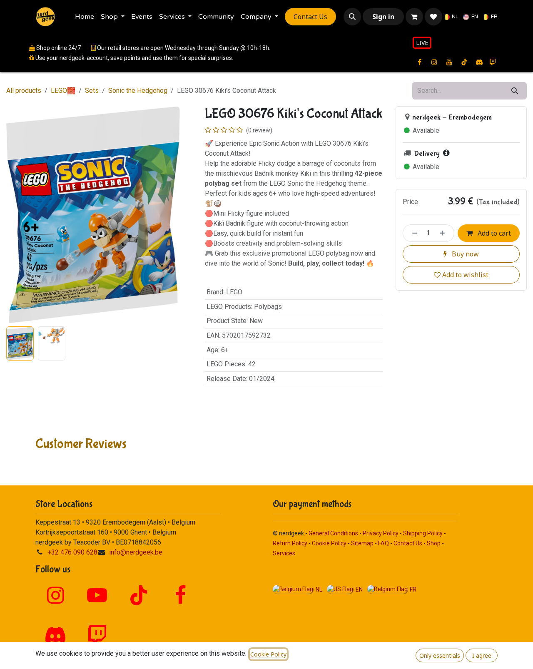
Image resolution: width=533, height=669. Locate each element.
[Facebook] (180, 595)
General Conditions (333, 533)
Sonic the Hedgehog (137, 91)
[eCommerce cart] (414, 16)
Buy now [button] (464, 254)
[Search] (515, 90)
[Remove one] (412, 233)
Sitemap (362, 543)
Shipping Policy (423, 533)
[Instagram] (55, 595)
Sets (92, 91)
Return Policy (290, 543)
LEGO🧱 (63, 91)
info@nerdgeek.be (135, 552)
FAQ (383, 543)
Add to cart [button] (493, 233)
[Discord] (479, 62)
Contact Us (310, 16)
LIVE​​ (422, 43)
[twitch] (493, 62)
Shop (434, 543)
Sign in (383, 16)
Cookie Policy (329, 543)
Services (284, 553)
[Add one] (445, 233)
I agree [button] (481, 655)
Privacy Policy (381, 533)
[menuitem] (84, 16)
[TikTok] (139, 595)
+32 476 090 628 (72, 552)
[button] (352, 16)
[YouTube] (97, 595)
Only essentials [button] (439, 655)
